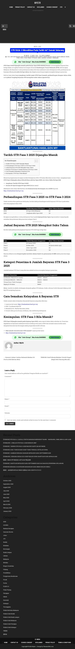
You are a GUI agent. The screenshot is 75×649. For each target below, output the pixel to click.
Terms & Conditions (64, 642)
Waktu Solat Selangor (9, 627)
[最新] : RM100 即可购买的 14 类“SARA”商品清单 (17, 460)
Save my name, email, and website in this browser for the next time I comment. (31, 420)
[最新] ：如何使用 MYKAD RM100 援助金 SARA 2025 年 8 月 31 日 (22, 470)
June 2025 (6, 494)
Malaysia (49, 57)
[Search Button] (70, 26)
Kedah (22, 57)
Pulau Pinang (27, 58)
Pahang (67, 57)
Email (7, 406)
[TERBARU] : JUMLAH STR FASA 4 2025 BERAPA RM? (20, 443)
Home (11, 7)
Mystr (37, 2)
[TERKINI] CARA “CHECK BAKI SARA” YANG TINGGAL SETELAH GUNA (25, 450)
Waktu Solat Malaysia (9, 620)
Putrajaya (34, 58)
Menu (4, 26)
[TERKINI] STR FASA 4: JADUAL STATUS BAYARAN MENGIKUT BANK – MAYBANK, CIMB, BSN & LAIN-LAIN (37, 439)
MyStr (27, 55)
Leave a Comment (45, 55)
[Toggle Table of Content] (35, 161)
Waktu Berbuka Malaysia (11, 610)
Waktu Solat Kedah (9, 614)
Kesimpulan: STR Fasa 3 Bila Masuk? (16, 173)
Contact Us (31, 7)
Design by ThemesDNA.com (45, 646)
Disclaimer (40, 7)
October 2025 (7, 480)
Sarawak (43, 58)
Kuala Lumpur (39, 57)
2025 (39, 46)
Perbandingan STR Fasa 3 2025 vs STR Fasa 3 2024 (20, 165)
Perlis (21, 58)
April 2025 (6, 501)
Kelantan (26, 57)
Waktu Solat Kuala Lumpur (11, 617)
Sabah (39, 58)
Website (7, 413)
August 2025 (7, 487)
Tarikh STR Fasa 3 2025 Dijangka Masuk (17, 163)
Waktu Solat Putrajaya (10, 624)
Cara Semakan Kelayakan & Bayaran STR (18, 171)
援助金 (5, 634)
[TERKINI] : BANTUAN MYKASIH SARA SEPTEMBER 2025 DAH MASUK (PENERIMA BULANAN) (33, 463)
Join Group (55, 62)
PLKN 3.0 (6, 586)
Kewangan (32, 57)
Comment (8, 376)
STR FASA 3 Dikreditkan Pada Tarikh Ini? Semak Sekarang (37, 50)
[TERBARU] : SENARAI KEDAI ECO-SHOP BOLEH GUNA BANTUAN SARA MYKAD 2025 (30, 456)
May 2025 (6, 498)
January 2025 (7, 511)
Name (7, 399)
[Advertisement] (38, 26)
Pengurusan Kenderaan (10, 576)
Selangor (49, 58)
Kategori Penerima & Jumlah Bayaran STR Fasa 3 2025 (21, 169)
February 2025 (7, 508)
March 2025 (6, 504)
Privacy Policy (20, 7)
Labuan (45, 57)
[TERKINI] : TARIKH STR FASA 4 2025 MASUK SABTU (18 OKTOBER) (24, 446)
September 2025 (8, 484)
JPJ (4, 539)
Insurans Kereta (8, 532)
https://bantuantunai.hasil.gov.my (13, 191)
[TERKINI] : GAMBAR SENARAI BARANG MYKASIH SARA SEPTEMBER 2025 (27, 453)
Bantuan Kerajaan (15, 57)
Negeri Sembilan (61, 57)
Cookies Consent (52, 7)
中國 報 (5, 631)
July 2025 (6, 491)
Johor (5, 535)
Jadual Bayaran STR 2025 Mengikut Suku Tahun (19, 167)
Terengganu (55, 58)
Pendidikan (6, 573)
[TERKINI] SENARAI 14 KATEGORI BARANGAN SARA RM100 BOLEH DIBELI (26, 467)
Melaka (54, 57)
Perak (18, 58)
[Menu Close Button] (65, 7)
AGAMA (5, 525)
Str (61, 7)
